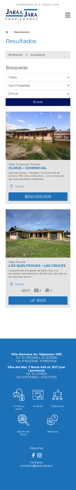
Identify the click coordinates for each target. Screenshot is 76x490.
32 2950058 (29, 357)
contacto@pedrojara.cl (36, 465)
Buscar (38, 102)
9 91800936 (48, 361)
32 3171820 (39, 374)
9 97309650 (30, 377)
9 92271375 (49, 377)
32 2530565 (49, 357)
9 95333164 (30, 361)
